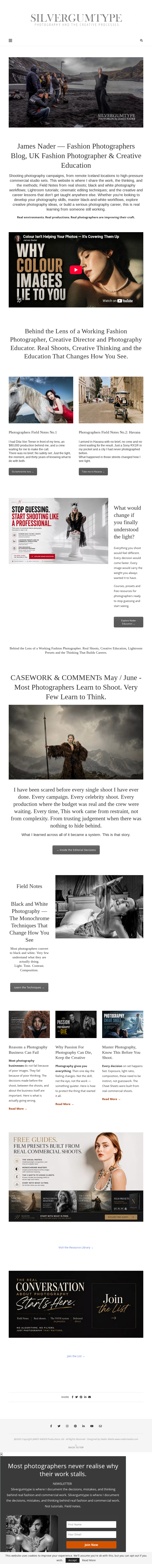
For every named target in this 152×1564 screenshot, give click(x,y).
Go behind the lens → (23, 471)
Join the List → (76, 1356)
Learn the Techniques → (29, 987)
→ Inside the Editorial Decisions (76, 850)
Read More (89, 1560)
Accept (72, 1560)
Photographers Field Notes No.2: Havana (109, 432)
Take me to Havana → (93, 471)
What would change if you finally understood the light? (127, 522)
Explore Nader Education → (128, 622)
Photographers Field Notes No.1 (33, 432)
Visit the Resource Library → (76, 1247)
